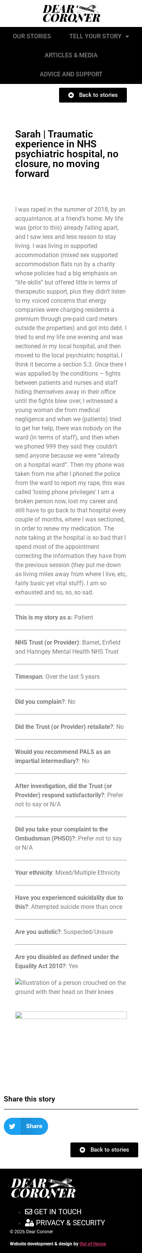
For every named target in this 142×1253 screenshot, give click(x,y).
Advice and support (71, 74)
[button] (26, 1126)
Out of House (93, 1244)
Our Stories (32, 36)
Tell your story (95, 36)
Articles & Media (71, 55)
